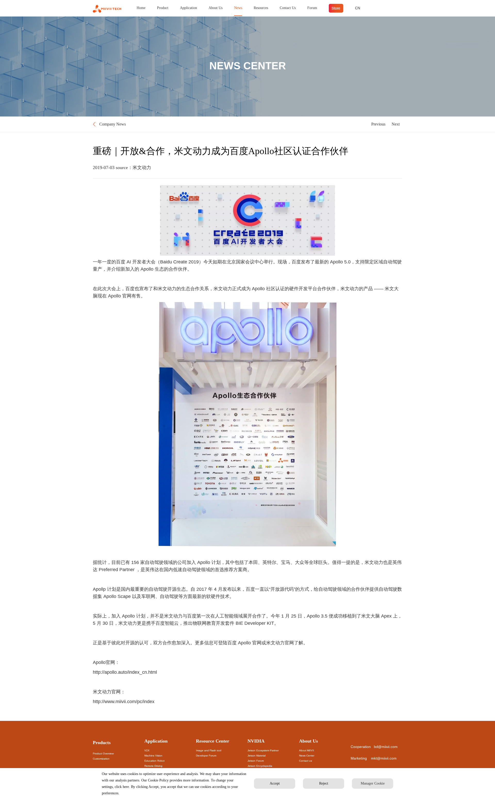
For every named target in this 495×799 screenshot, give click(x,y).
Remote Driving (153, 765)
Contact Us (288, 8)
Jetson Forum (256, 760)
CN (357, 8)
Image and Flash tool (208, 750)
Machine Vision (153, 755)
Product (162, 8)
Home (141, 8)
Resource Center (212, 741)
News (238, 8)
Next (396, 124)
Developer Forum (206, 755)
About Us (215, 8)
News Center (306, 755)
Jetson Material (257, 755)
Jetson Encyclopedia (260, 765)
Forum (312, 8)
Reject (323, 783)
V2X (147, 750)
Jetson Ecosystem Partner (263, 750)
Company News (112, 124)
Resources (261, 8)
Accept (275, 783)
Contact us (305, 760)
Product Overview (103, 753)
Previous (378, 124)
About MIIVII (306, 750)
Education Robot (154, 760)
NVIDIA (256, 741)
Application (188, 8)
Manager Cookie (373, 783)
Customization (101, 758)
